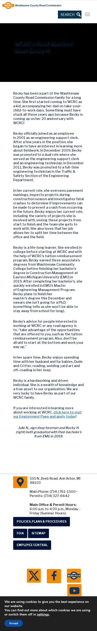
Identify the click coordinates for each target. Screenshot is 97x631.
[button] (69, 15)
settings (43, 614)
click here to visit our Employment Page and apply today (47, 414)
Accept (13, 623)
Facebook (54, 576)
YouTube (74, 591)
